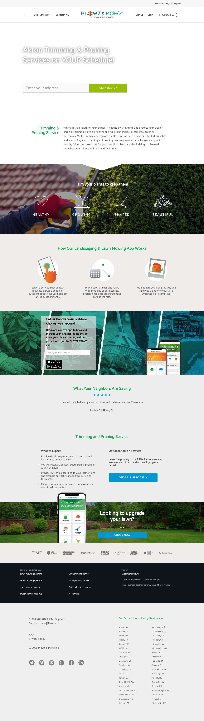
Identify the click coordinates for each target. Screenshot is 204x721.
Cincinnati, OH (125, 661)
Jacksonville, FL (159, 631)
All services (74, 593)
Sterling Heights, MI (161, 690)
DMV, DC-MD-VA (126, 682)
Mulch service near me (31, 593)
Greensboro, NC (126, 699)
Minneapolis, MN (159, 648)
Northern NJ (157, 657)
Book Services (41, 14)
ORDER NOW (122, 534)
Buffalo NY (123, 648)
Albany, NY (123, 627)
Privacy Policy (37, 638)
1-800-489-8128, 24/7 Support (47, 619)
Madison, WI (157, 640)
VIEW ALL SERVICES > (133, 477)
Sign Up (139, 14)
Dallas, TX (123, 673)
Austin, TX (123, 640)
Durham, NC (124, 686)
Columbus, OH (125, 669)
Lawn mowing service (79, 573)
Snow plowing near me (31, 580)
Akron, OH (123, 636)
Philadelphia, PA (159, 669)
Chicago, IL (124, 657)
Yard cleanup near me (30, 587)
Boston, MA (124, 644)
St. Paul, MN (157, 686)
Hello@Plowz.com (50, 623)
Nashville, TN (157, 661)
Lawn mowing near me (31, 573)
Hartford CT (124, 703)
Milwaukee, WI (158, 644)
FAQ (31, 634)
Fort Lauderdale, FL (127, 690)
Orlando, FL (157, 665)
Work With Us (168, 15)
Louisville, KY (158, 636)
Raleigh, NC (157, 678)
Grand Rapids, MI (126, 695)
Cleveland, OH (125, 665)
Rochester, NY (158, 682)
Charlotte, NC (124, 652)
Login (150, 14)
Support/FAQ (62, 14)
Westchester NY (159, 703)
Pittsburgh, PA (158, 673)
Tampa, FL (156, 699)
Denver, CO (123, 678)
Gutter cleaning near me (80, 587)
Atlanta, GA (124, 631)
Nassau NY (157, 652)
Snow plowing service (79, 580)
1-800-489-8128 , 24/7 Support (167, 3)
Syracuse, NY (157, 695)
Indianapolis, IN (159, 627)
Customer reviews (130, 573)
